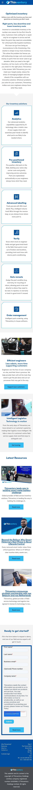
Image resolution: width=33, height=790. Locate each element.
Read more (16, 507)
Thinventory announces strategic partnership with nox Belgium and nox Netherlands (16, 593)
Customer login (5, 754)
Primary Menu (2, 2)
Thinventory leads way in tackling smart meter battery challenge (16, 490)
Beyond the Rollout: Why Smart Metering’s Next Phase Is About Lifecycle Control (16, 541)
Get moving (16, 445)
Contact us (4, 750)
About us (3, 748)
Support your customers (16, 387)
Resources (4, 746)
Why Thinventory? (6, 744)
